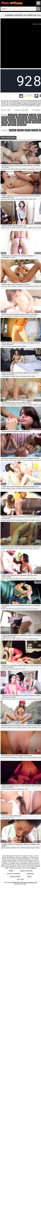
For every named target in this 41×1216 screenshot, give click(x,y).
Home (11, 871)
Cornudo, (22, 847)
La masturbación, (8, 316)
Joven (12, 817)
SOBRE (4, 122)
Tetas (34, 199)
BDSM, (24, 488)
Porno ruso (36, 548)
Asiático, (8, 199)
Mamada (12, 130)
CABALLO (12, 125)
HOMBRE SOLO (34, 120)
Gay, (23, 639)
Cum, (25, 757)
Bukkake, (34, 727)
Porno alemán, (31, 169)
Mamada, (24, 169)
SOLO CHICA (22, 120)
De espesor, (24, 227)
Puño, (27, 316)
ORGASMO (21, 125)
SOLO (28, 122)
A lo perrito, (4, 169)
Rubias (33, 376)
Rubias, (31, 199)
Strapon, (33, 520)
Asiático (20, 130)
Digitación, (20, 460)
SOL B (4, 120)
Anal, (8, 169)
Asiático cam (23, 115)
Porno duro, (19, 169)
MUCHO (21, 122)
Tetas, (12, 520)
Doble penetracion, (29, 286)
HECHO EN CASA (8, 117)
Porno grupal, (23, 376)
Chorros (34, 130)
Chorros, (18, 227)
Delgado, (13, 376)
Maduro (24, 346)
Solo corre (12, 120)
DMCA (29, 877)
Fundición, (30, 404)
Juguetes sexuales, (33, 227)
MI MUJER (32, 117)
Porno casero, (4, 757)
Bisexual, (13, 169)
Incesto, (16, 548)
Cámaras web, (13, 460)
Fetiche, (28, 578)
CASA (4, 125)
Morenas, (3, 699)
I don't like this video (36, 96)
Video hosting (26, 871)
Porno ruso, (4, 286)
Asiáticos (13, 122)
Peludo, (13, 199)
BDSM (27, 130)
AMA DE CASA (21, 117)
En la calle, (20, 404)
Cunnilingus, (20, 286)
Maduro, (26, 199)
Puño (23, 669)
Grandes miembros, (32, 757)
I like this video (21, 96)
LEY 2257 (20, 879)
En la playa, (8, 346)
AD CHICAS (13, 115)
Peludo (37, 847)
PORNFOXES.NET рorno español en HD (24, 882)
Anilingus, (14, 286)
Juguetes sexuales (33, 639)
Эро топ (33, 868)
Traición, (38, 520)
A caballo (32, 115)
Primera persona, (13, 757)
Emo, (7, 639)
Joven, (7, 227)
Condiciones (15, 877)
